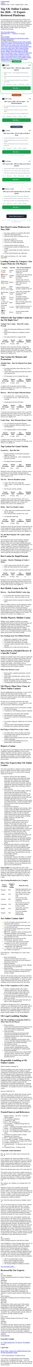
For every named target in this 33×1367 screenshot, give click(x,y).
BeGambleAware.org (16, 221)
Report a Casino (24, 54)
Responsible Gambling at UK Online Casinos (14, 59)
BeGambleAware (9, 1342)
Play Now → (16, 88)
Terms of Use (13, 1351)
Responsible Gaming (11, 1352)
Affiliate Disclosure (22, 1351)
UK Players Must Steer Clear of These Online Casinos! (16, 53)
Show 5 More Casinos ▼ (16, 216)
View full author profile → (8, 1266)
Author (3, 3)
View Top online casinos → (8, 32)
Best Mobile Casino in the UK (14, 49)
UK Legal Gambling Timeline (22, 57)
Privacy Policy (5, 1351)
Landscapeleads (5, 1)
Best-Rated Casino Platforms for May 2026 (13, 42)
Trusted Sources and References (10, 60)
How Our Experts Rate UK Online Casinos (13, 56)
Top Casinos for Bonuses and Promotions (16, 46)
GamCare (18, 1342)
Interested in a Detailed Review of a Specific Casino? (14, 52)
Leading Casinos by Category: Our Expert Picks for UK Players (16, 42)
